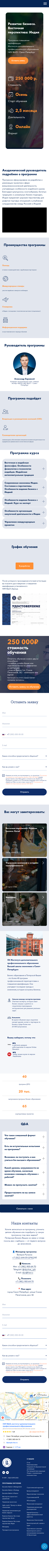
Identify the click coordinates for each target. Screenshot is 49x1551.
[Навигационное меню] (45, 4)
